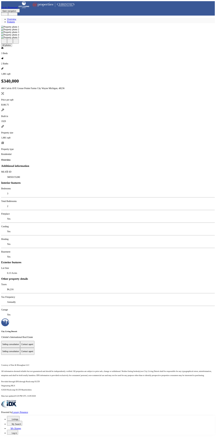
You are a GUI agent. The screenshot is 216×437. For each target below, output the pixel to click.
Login (4, 14)
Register (12, 14)
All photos (6, 45)
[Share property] (16, 41)
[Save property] (10, 41)
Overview (11, 19)
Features (11, 22)
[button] (108, 27)
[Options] (4, 41)
